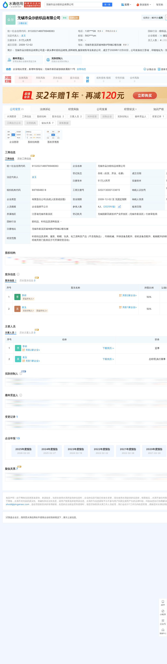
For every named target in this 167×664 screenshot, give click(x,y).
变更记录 (158, 116)
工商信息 (26, 116)
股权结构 (41, 116)
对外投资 (92, 116)
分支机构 (31, 123)
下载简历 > (108, 348)
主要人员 (76, 116)
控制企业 (107, 116)
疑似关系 (47, 123)
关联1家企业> (129, 307)
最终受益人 (140, 116)
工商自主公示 (14, 123)
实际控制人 (123, 116)
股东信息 (58, 116)
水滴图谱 (11, 116)
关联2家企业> (129, 295)
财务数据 (63, 123)
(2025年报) (109, 206)
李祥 (24, 295)
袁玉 (23, 35)
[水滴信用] (12, 4)
